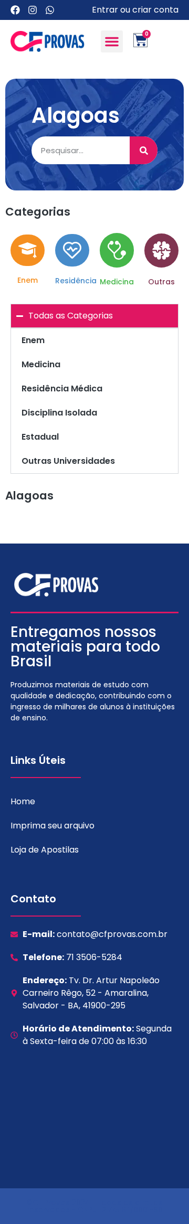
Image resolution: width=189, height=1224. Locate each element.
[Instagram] (32, 10)
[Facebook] (15, 10)
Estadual (40, 437)
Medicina (41, 364)
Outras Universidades (68, 461)
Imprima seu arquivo (52, 825)
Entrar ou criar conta (135, 10)
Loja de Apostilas (44, 850)
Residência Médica (62, 388)
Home (22, 801)
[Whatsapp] (50, 10)
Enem (33, 340)
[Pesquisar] (144, 150)
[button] (112, 41)
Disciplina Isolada (59, 413)
